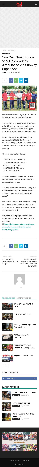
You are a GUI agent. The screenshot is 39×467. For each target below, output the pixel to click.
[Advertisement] (19, 27)
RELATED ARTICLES (8, 298)
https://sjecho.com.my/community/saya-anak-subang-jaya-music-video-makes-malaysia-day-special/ (18, 227)
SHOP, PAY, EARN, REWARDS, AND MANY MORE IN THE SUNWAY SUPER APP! (28, 262)
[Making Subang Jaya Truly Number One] (7, 327)
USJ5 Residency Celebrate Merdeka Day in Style (10, 261)
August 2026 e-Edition (23, 355)
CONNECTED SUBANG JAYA (24, 392)
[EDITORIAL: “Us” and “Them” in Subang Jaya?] (7, 347)
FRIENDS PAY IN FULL (23, 314)
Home (4, 50)
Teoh (5, 72)
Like (34, 378)
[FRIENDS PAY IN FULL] (7, 316)
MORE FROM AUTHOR (24, 298)
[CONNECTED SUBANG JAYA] (7, 306)
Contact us (26, 461)
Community (11, 50)
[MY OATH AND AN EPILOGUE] (7, 337)
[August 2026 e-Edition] (7, 358)
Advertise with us (15, 461)
